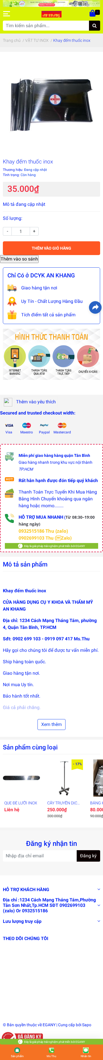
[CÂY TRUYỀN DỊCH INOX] (64, 778)
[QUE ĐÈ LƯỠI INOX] (21, 778)
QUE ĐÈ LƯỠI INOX (20, 803)
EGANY (49, 1025)
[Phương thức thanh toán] (51, 354)
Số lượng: (12, 218)
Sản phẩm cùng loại (30, 747)
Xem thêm (51, 724)
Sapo (86, 1025)
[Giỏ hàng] (93, 14)
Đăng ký (88, 855)
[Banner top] (51, 3)
